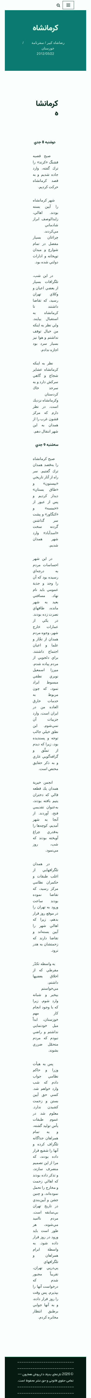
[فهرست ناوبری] (68, 5)
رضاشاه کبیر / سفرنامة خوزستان (48, 45)
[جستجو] (58, 5)
